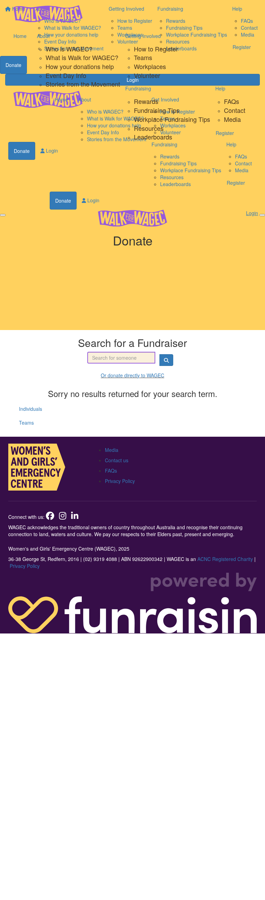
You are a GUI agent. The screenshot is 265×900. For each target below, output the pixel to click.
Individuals (30, 408)
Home (20, 35)
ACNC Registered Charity (225, 558)
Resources (149, 128)
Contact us (116, 460)
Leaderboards (153, 136)
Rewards (146, 101)
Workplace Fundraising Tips (172, 119)
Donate (22, 150)
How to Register (156, 48)
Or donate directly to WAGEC (132, 375)
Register (225, 132)
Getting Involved (143, 35)
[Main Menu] (3, 215)
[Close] (262, 215)
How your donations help (80, 66)
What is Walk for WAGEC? (82, 57)
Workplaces (150, 66)
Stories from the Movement (83, 83)
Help (220, 88)
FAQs (231, 101)
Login (51, 150)
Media (232, 119)
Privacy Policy (120, 480)
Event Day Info (66, 75)
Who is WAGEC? (69, 48)
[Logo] (48, 13)
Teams (143, 57)
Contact (234, 110)
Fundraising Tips (156, 110)
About (43, 35)
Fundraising (138, 88)
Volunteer (147, 75)
